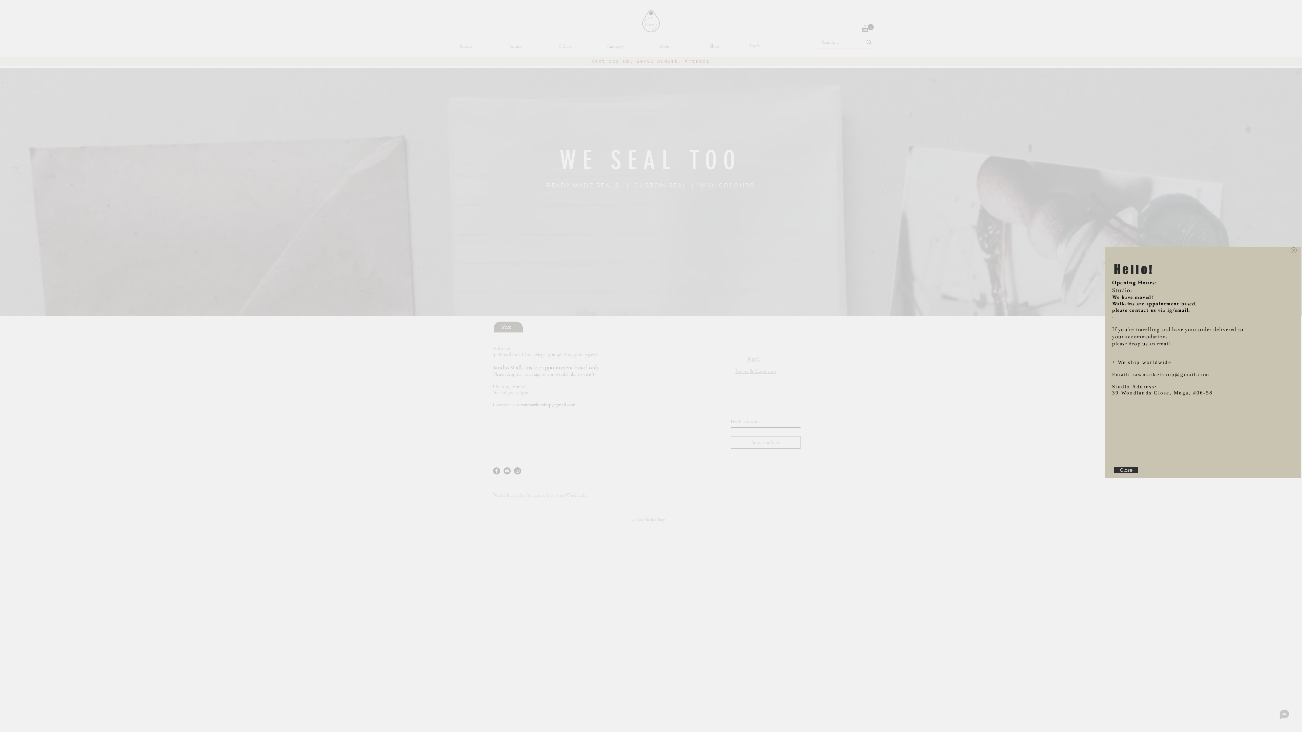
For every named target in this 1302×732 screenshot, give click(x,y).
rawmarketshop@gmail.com (1171, 374)
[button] (1294, 250)
